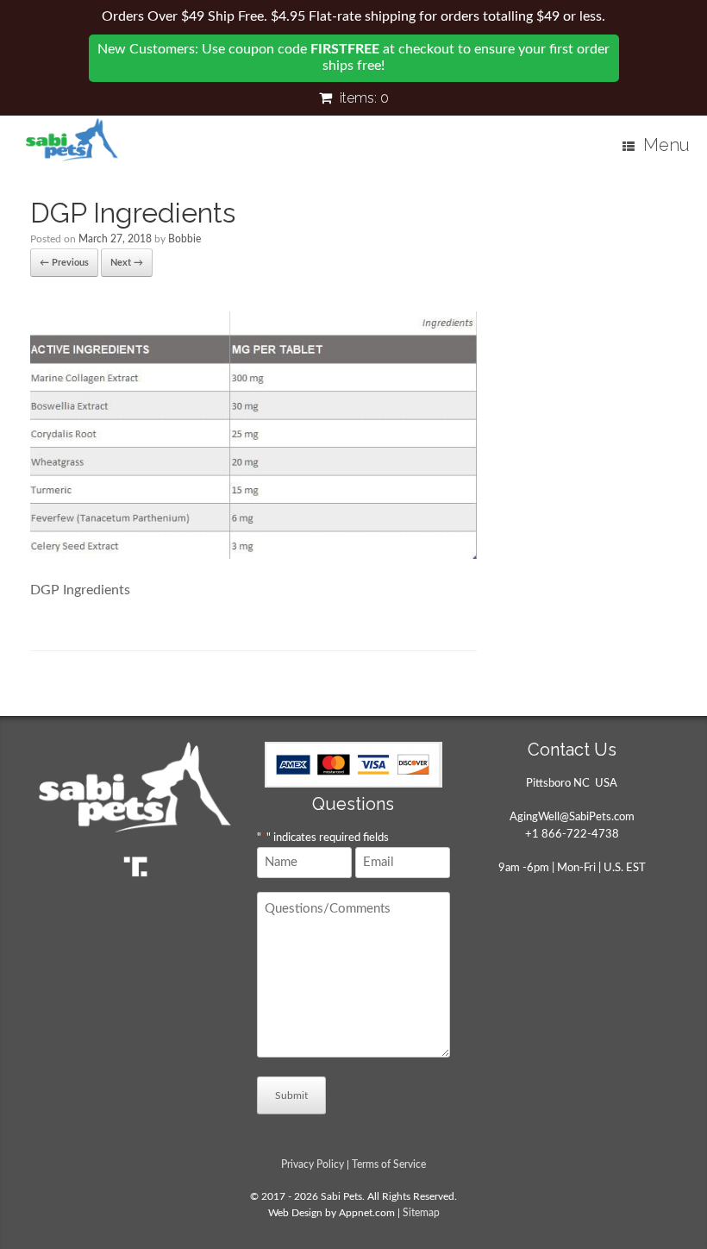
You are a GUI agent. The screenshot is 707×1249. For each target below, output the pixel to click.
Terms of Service (389, 1165)
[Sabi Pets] (72, 139)
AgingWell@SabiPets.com (572, 817)
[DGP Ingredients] (253, 555)
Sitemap (421, 1213)
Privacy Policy (312, 1165)
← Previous (64, 262)
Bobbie (184, 239)
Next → (126, 262)
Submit (291, 1095)
